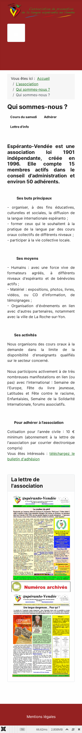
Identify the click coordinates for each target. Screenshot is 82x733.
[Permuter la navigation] (16, 34)
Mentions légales (41, 716)
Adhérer (50, 117)
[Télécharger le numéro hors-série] (41, 635)
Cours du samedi (23, 117)
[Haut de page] (74, 724)
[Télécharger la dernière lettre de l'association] (41, 538)
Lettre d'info (19, 127)
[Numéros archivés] (41, 586)
